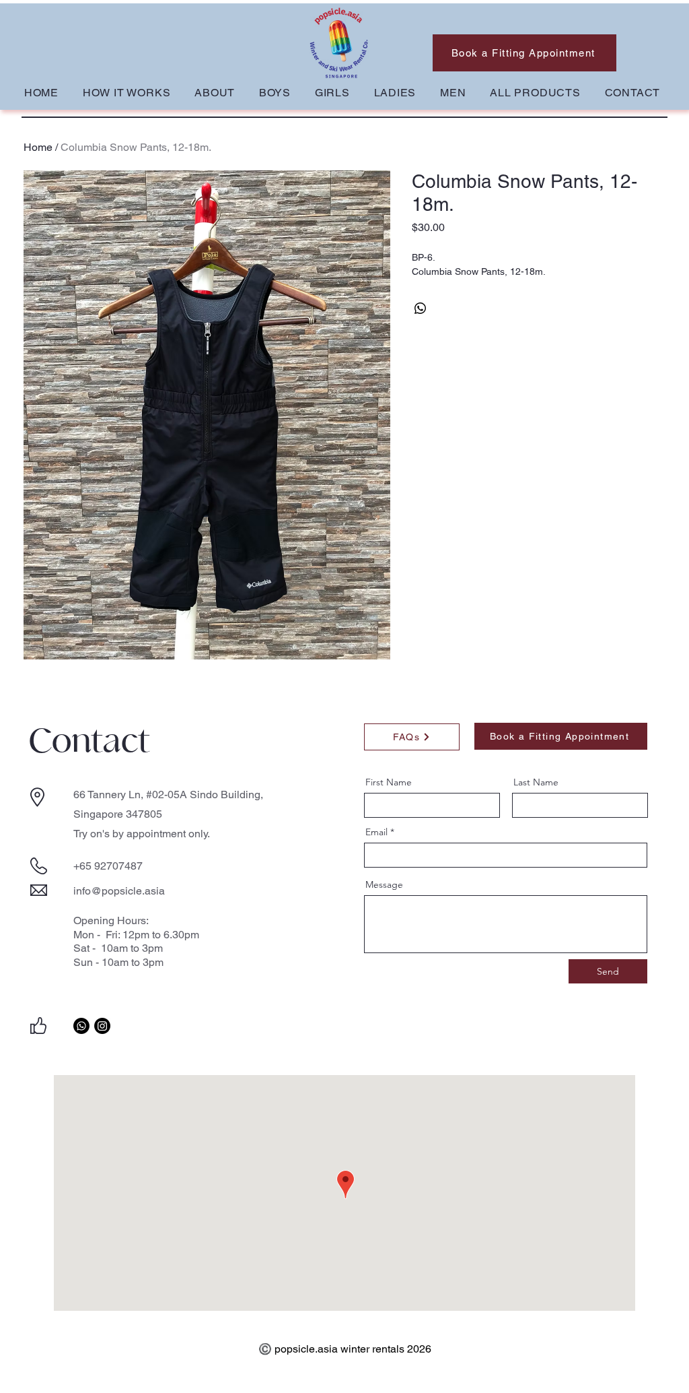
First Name (388, 782)
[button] (275, 92)
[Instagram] (102, 1026)
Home (38, 147)
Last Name (535, 782)
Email (376, 832)
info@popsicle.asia (119, 890)
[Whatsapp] (81, 1026)
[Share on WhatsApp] (420, 308)
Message (384, 884)
